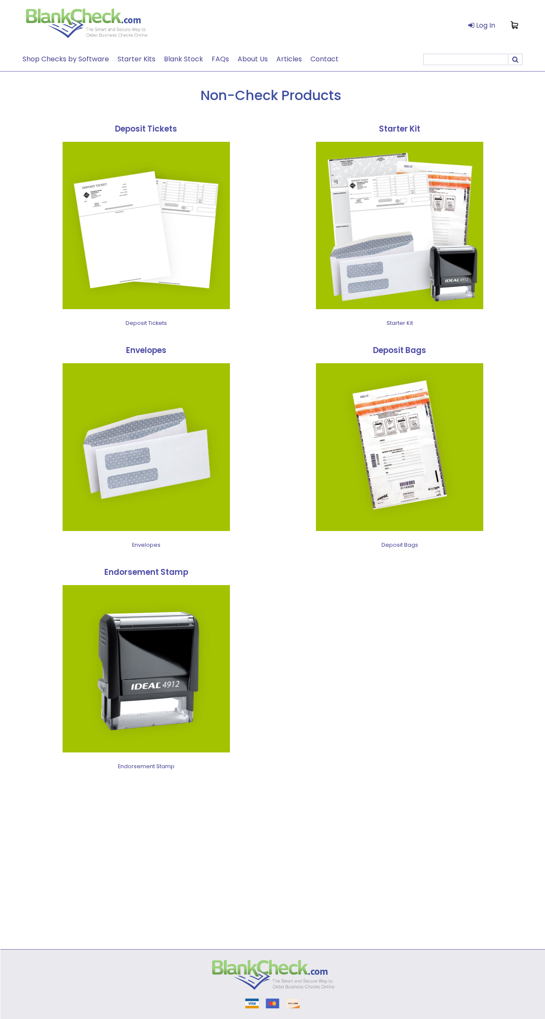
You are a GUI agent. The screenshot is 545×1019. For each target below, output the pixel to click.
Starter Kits (136, 59)
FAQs (220, 59)
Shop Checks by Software (66, 59)
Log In (484, 25)
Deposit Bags (399, 350)
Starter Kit (399, 129)
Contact (324, 59)
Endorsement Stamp (146, 572)
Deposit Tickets (146, 129)
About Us (253, 59)
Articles (289, 59)
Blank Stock (183, 59)
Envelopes (146, 350)
